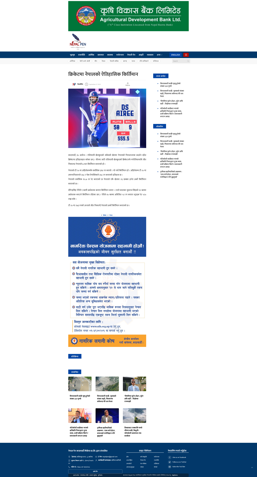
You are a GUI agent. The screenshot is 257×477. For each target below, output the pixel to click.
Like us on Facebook (179, 457)
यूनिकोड (100, 475)
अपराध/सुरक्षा (130, 467)
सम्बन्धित (74, 372)
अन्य (158, 54)
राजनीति (81, 54)
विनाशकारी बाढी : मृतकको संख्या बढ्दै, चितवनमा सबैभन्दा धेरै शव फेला (106, 398)
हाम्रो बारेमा (76, 475)
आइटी (141, 54)
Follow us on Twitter (179, 462)
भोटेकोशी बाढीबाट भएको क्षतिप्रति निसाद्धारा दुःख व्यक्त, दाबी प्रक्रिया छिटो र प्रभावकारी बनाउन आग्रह (79, 431)
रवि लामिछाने (144, 61)
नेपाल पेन (143, 460)
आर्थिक (91, 54)
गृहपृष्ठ (72, 54)
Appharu (175, 475)
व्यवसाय (150, 54)
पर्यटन (142, 467)
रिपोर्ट (155, 467)
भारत (133, 61)
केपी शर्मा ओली (85, 61)
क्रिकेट (104, 215)
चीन (95, 61)
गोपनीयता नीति (84, 475)
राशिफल (156, 61)
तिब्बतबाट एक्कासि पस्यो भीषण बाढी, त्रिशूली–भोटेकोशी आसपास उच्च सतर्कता (133, 431)
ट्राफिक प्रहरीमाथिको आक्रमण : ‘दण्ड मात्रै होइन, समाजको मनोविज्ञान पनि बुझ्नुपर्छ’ (106, 432)
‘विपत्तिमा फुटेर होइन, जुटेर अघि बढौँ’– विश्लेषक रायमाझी (133, 398)
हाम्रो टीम (95, 471)
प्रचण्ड (125, 61)
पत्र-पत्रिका (143, 463)
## (106, 215)
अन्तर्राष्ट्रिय (129, 460)
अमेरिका (72, 61)
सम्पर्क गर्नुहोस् (93, 475)
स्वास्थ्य (110, 54)
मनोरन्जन (120, 54)
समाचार (101, 54)
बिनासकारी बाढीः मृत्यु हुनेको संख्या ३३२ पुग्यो (80, 397)
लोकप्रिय (159, 126)
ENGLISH (175, 54)
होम (127, 456)
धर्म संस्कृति (143, 456)
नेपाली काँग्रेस (114, 61)
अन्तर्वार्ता (129, 463)
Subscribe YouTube (178, 466)
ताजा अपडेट (160, 76)
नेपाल (103, 61)
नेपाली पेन (131, 54)
